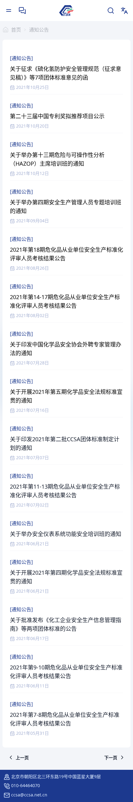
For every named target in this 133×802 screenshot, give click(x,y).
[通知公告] (21, 58)
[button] (18, 757)
